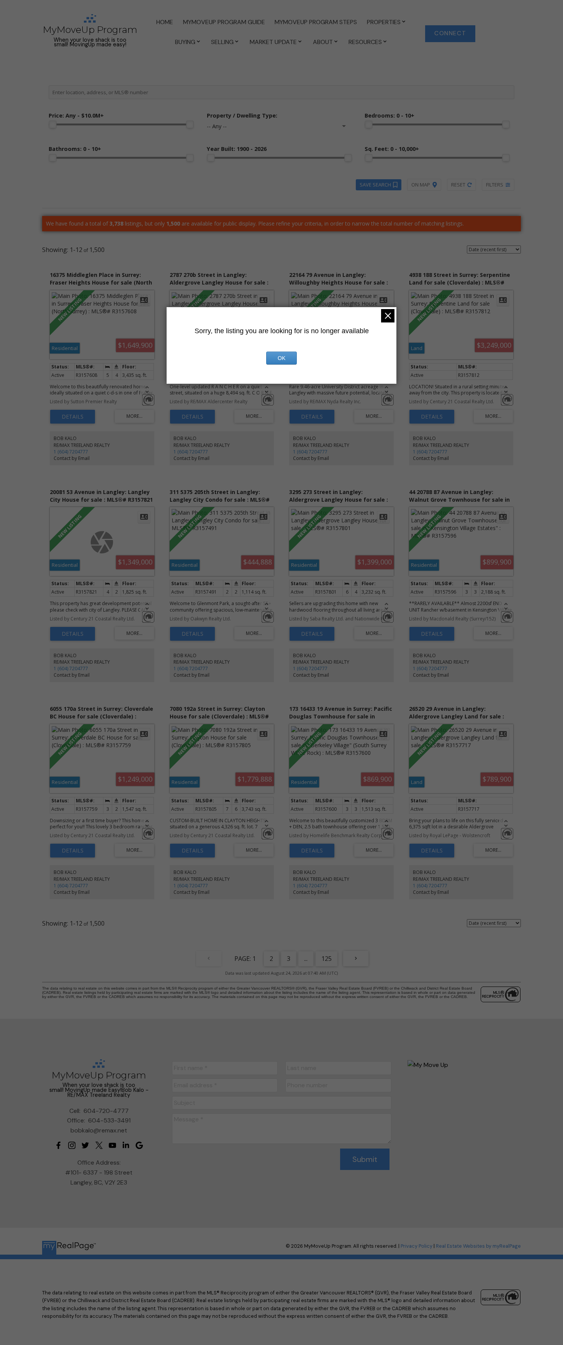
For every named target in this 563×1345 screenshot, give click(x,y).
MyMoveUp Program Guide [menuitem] (224, 22)
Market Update (273, 42)
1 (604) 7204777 (71, 451)
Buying (185, 42)
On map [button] (420, 184)
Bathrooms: (75, 148)
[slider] (52, 124)
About (323, 42)
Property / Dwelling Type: (242, 115)
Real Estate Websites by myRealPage (478, 1246)
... (306, 958)
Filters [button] (494, 184)
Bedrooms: (389, 115)
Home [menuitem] (164, 22)
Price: (76, 115)
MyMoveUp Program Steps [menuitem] (316, 22)
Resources (365, 42)
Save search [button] (375, 184)
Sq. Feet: (392, 148)
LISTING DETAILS (72, 417)
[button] (450, 33)
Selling (222, 42)
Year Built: (237, 148)
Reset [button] (458, 184)
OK (281, 358)
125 (326, 958)
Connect (450, 33)
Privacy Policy (416, 1246)
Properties (384, 22)
